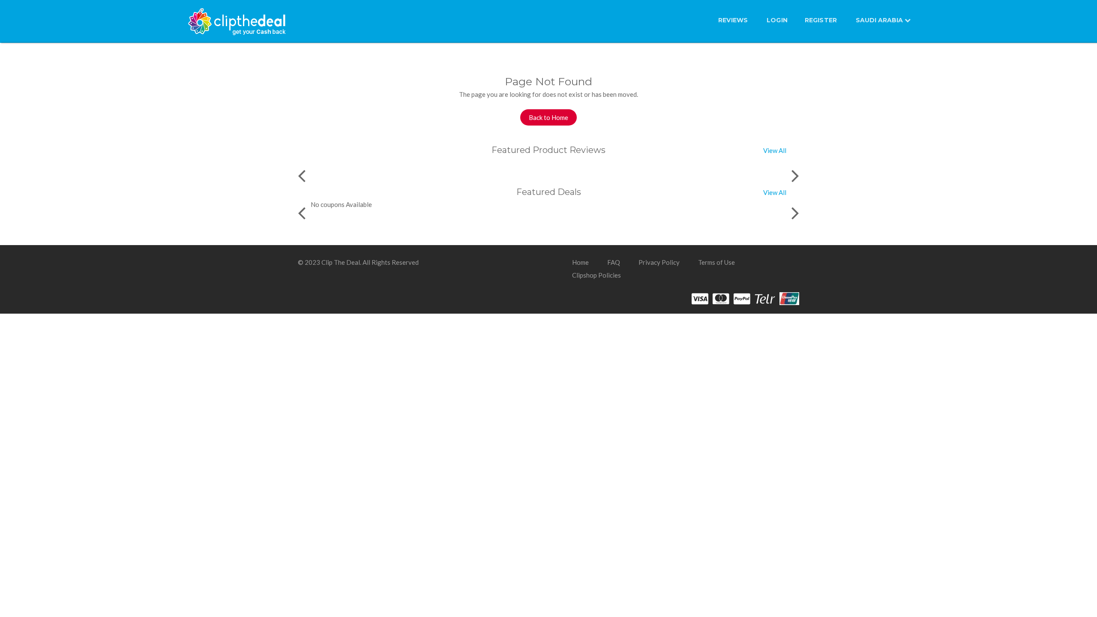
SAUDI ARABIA (880, 20)
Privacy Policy (659, 262)
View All (774, 150)
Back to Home (548, 117)
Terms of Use (716, 262)
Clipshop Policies (596, 275)
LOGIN (777, 20)
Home (580, 262)
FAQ (613, 262)
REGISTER (821, 20)
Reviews (733, 20)
